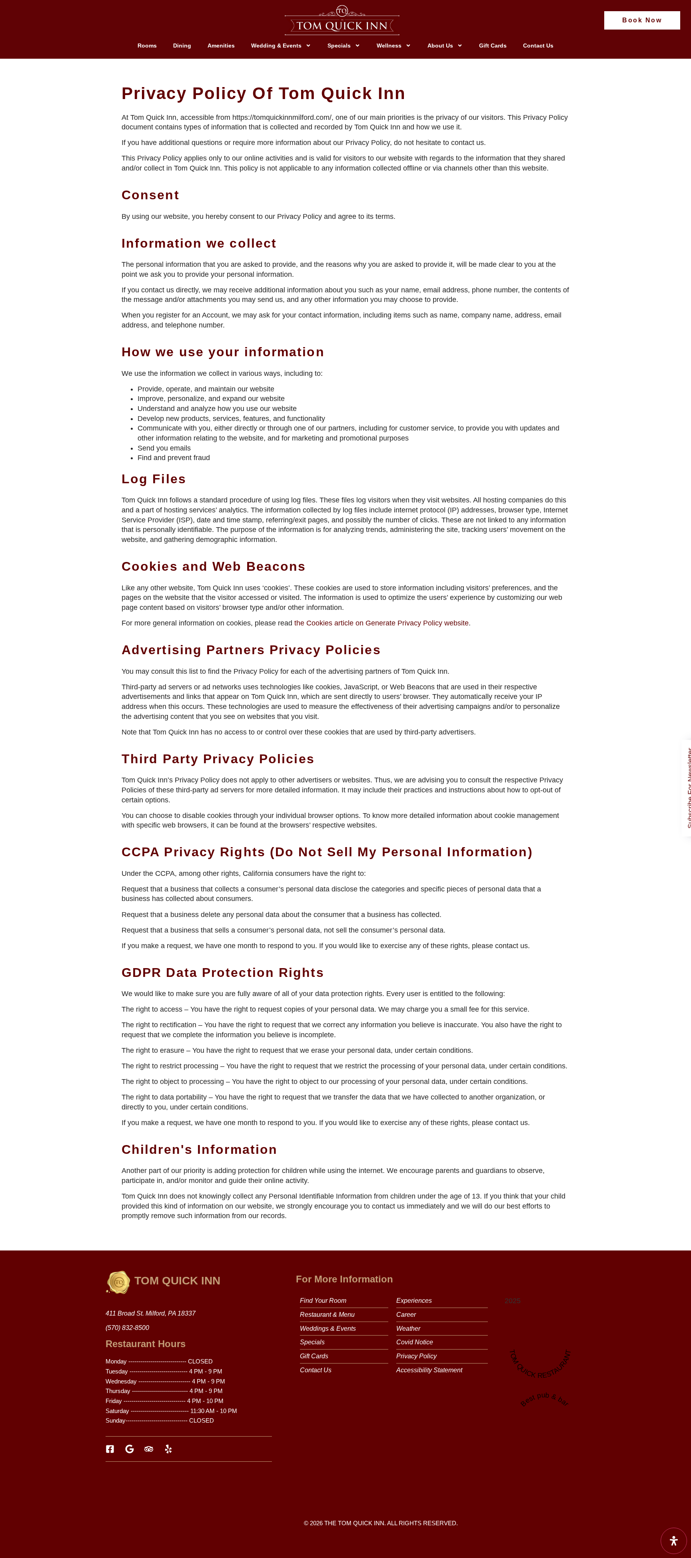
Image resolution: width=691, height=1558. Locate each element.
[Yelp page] (170, 1449)
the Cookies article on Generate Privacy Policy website (381, 623)
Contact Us (538, 45)
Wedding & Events (276, 45)
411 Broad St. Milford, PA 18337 (151, 1313)
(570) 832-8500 (127, 1327)
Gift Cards (493, 45)
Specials (339, 45)
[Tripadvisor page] (151, 1449)
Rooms (147, 45)
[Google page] (131, 1449)
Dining (182, 45)
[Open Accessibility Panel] (674, 1541)
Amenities (221, 45)
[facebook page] (112, 1449)
